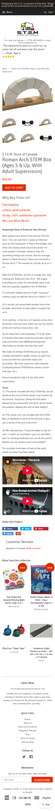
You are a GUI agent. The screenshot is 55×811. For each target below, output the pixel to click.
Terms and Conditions (27, 726)
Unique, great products (16, 210)
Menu (9, 12)
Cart (50, 12)
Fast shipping (10, 204)
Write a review (33, 548)
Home (4, 68)
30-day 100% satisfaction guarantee (24, 215)
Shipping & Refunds (27, 730)
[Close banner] (52, 5)
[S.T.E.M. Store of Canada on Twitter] (24, 757)
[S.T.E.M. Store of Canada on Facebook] (31, 757)
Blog (27, 734)
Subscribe (42, 780)
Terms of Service (27, 738)
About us (27, 722)
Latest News (27, 683)
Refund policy (27, 741)
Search (27, 719)
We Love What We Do (15, 220)
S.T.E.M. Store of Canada (31, 788)
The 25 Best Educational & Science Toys (27, 689)
